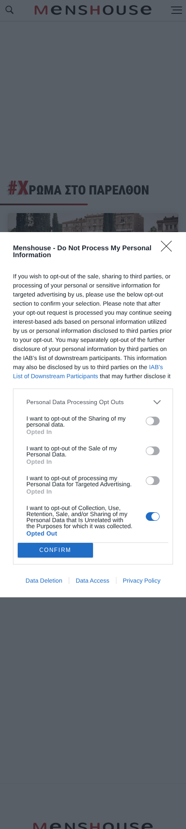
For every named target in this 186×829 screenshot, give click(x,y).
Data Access (92, 580)
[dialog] (93, 414)
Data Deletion (44, 580)
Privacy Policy (141, 580)
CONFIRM (55, 550)
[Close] (169, 249)
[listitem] (93, 402)
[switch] (153, 421)
